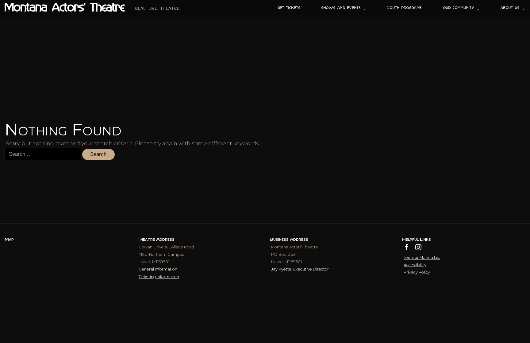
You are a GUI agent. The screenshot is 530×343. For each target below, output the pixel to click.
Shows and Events (341, 8)
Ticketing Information (159, 277)
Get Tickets (289, 8)
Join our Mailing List (422, 257)
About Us (510, 8)
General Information (158, 269)
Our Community (458, 8)
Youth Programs (404, 8)
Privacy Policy (417, 272)
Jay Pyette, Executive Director (300, 269)
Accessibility (415, 265)
